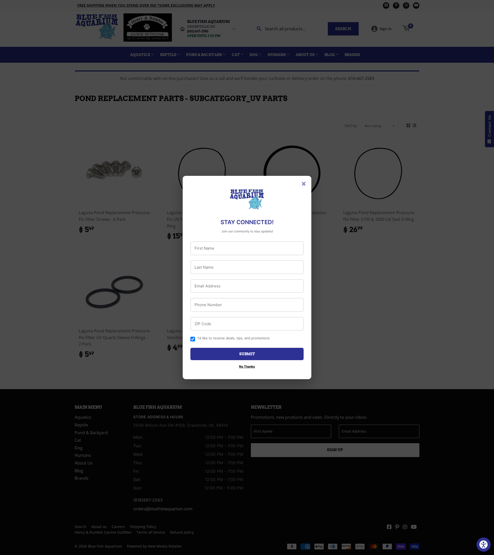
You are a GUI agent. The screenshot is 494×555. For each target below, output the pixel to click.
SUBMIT (247, 354)
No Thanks (247, 366)
